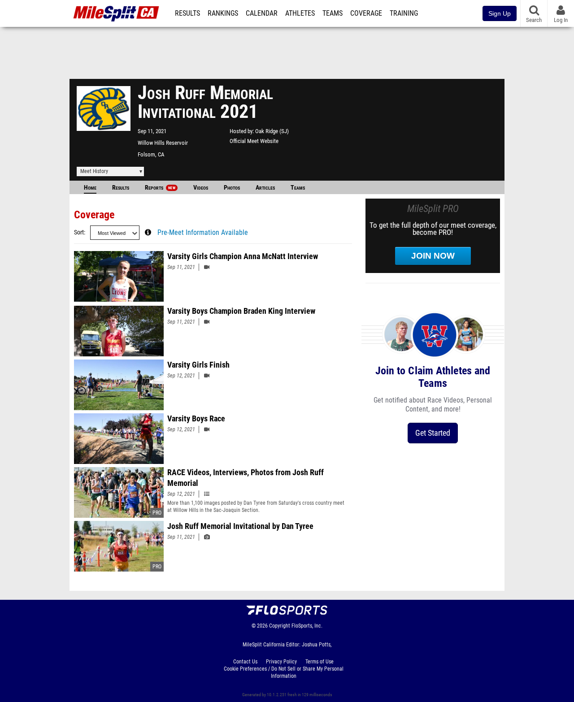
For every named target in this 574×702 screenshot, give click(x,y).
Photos (232, 187)
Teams (332, 13)
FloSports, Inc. (306, 626)
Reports (160, 187)
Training (404, 13)
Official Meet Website (254, 141)
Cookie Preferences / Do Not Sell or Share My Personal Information (284, 672)
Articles (265, 187)
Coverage (366, 13)
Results (187, 13)
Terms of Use (319, 662)
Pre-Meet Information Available (202, 233)
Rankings (223, 13)
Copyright (279, 626)
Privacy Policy (281, 662)
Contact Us (245, 662)
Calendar (262, 13)
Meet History (94, 171)
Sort (79, 232)
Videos (200, 187)
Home (90, 187)
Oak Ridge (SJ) (272, 131)
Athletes (300, 13)
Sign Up (499, 13)
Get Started (432, 433)
